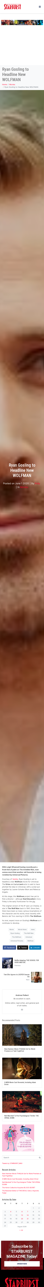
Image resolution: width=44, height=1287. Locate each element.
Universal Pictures (17, 941)
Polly (37, 483)
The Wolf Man (29, 933)
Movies (24, 487)
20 (22, 1219)
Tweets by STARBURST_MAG (12, 1163)
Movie (12, 929)
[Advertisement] (22, 48)
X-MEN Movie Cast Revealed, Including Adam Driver (20, 1179)
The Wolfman (16, 937)
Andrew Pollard (22, 995)
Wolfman (30, 941)
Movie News (22, 929)
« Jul (21, 1230)
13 (22, 1215)
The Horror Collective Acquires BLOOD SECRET (18, 1187)
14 (28, 1215)
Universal (29, 937)
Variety (15, 879)
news (33, 929)
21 (28, 1219)
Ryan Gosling (15, 933)
